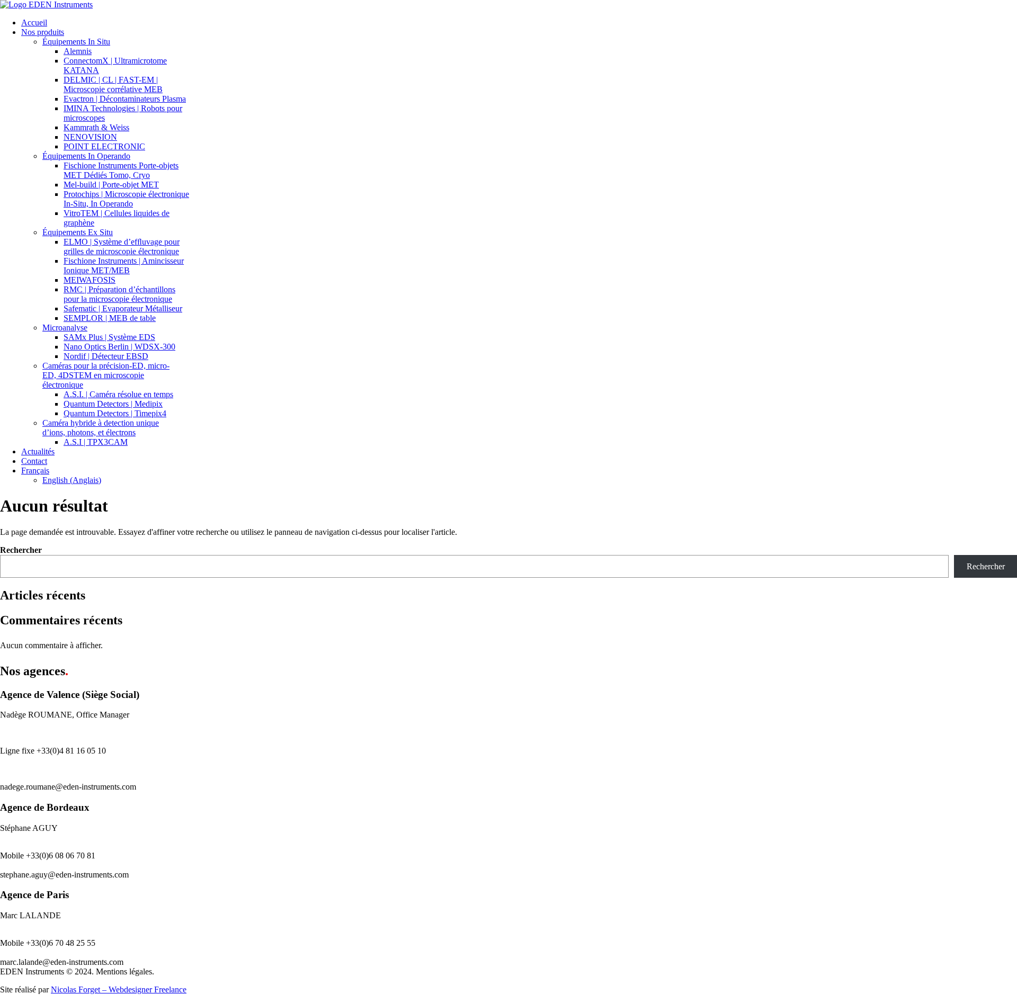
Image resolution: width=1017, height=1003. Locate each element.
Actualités (38, 451)
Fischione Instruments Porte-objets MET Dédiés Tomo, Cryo (121, 170)
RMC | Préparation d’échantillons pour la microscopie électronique (119, 294)
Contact (34, 460)
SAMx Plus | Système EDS (109, 337)
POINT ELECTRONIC (104, 146)
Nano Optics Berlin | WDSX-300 (119, 346)
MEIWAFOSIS (89, 279)
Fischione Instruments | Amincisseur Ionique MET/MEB (124, 265)
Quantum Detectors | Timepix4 (115, 413)
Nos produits (42, 32)
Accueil (34, 22)
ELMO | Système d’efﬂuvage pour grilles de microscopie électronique (122, 246)
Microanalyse (64, 327)
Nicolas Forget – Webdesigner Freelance (118, 989)
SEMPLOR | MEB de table (110, 318)
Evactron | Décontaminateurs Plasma (125, 98)
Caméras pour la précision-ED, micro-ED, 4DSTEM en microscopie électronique (106, 375)
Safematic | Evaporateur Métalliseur (123, 308)
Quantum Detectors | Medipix (113, 403)
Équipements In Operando (86, 155)
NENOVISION (90, 136)
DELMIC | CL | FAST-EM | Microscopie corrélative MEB (113, 84)
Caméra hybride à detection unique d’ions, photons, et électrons (100, 427)
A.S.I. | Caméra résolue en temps (118, 394)
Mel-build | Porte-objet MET (111, 184)
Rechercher (21, 549)
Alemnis (78, 51)
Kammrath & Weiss (96, 127)
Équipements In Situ (76, 41)
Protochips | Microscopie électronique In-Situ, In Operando (126, 199)
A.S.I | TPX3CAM (96, 441)
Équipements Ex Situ (77, 232)
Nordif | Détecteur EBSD (106, 356)
